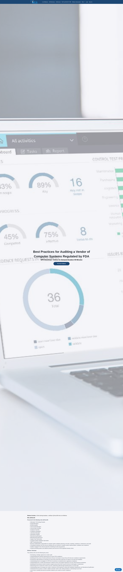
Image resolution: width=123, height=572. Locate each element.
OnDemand (58, 1)
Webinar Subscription (76, 1)
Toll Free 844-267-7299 (66, 1)
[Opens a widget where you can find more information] (118, 569)
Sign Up (90, 1)
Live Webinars (45, 1)
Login (87, 1)
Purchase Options (61, 263)
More (83, 1)
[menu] (66, 2)
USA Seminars (52, 1)
